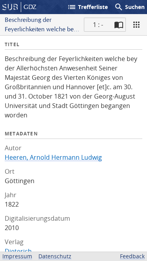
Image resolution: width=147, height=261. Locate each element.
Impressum (17, 256)
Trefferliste (87, 7)
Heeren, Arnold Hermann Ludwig (53, 157)
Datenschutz (54, 256)
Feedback (132, 256)
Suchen (129, 7)
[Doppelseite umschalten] (119, 25)
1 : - (98, 24)
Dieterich (18, 251)
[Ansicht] (136, 24)
